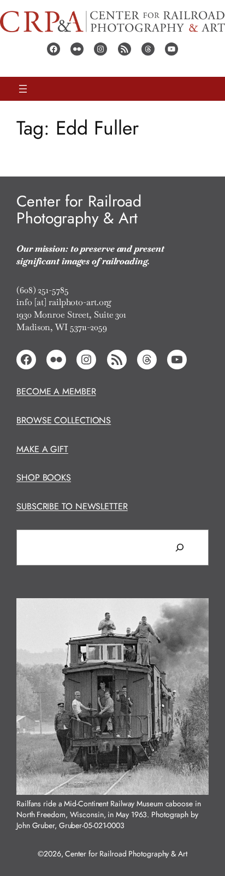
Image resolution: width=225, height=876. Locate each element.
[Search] (179, 547)
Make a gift (42, 449)
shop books (43, 477)
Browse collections (63, 420)
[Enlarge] (194, 612)
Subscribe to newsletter (72, 506)
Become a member (56, 391)
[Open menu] (22, 88)
